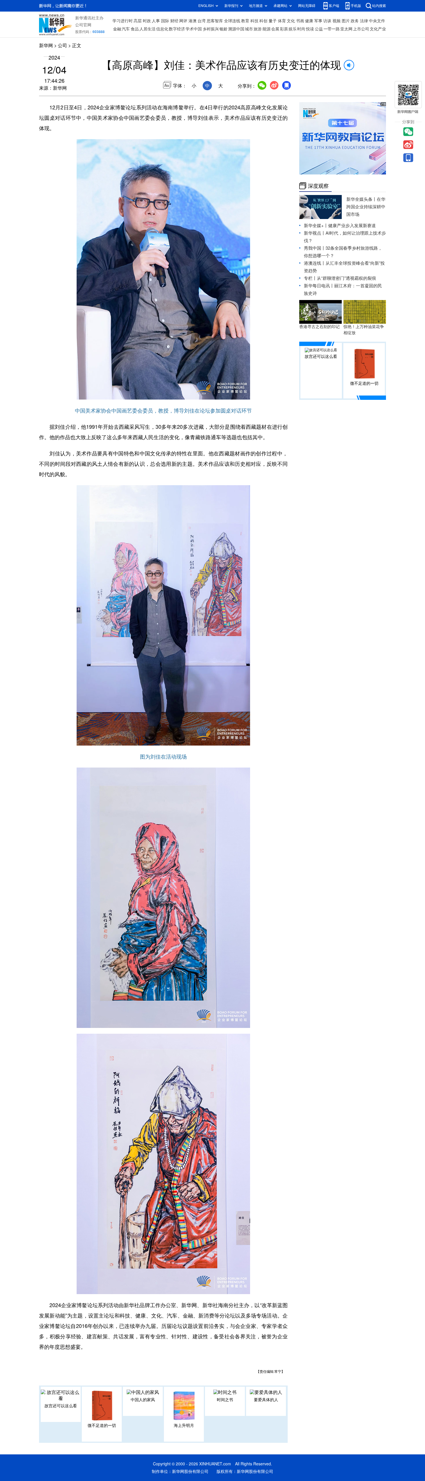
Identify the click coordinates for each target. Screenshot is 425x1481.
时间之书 (225, 1400)
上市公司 (361, 29)
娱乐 (293, 29)
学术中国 (194, 29)
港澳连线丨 (315, 263)
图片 (346, 21)
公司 (62, 45)
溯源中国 (236, 29)
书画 (300, 21)
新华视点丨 (315, 233)
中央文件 (377, 21)
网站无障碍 (306, 6)
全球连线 (232, 21)
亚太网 (346, 29)
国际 (165, 21)
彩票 (284, 29)
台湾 (201, 21)
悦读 (310, 29)
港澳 (193, 21)
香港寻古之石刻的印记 (319, 327)
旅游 (258, 29)
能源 (267, 29)
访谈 (327, 21)
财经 (174, 21)
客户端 (334, 6)
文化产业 (378, 29)
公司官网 (83, 25)
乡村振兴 (211, 29)
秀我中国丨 (315, 248)
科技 (254, 21)
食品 (135, 29)
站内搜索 (379, 6)
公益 (319, 29)
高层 (138, 21)
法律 (364, 21)
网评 (183, 21)
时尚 (301, 29)
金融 (117, 29)
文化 (291, 21)
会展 (275, 29)
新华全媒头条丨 (361, 199)
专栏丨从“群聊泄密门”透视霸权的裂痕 (340, 278)
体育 (282, 21)
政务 (355, 21)
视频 (336, 21)
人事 (156, 21)
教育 (245, 21)
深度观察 (318, 185)
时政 (147, 21)
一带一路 (332, 29)
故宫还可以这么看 (61, 1406)
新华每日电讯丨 (319, 286)
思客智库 (215, 21)
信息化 (162, 29)
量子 (273, 21)
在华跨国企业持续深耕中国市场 (365, 206)
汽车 (126, 29)
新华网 (46, 45)
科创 (263, 21)
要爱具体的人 (266, 1400)
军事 (318, 21)
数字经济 (177, 29)
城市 (249, 29)
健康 (309, 21)
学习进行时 (122, 21)
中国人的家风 (143, 1400)
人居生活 (147, 29)
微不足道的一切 (102, 1425)
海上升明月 (184, 1425)
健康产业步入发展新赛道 (352, 225)
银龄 (223, 29)
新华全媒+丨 (316, 225)
